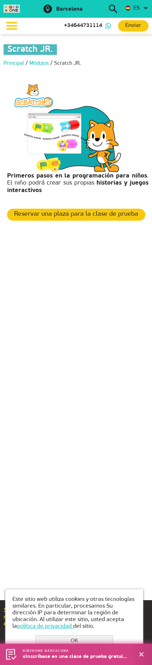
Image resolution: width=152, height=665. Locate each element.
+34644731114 (83, 25)
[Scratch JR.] (76, 128)
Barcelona (69, 9)
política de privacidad (45, 626)
